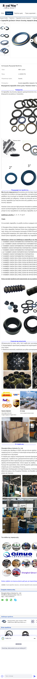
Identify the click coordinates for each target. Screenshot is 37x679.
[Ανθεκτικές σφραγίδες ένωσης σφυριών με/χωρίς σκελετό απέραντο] (32, 621)
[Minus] (35, 638)
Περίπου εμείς (18, 13)
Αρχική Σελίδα (4, 18)
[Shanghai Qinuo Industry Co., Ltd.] (10, 6)
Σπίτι (2, 13)
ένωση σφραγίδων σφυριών (12, 585)
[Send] (34, 676)
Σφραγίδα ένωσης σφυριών (23, 18)
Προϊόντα (9, 13)
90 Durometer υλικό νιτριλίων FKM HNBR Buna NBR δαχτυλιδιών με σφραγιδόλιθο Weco (17, 622)
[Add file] (2, 676)
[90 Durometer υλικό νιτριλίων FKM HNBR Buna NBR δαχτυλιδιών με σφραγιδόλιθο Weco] (4, 621)
